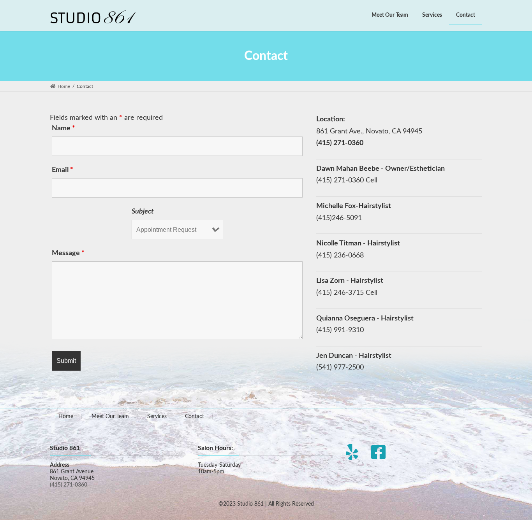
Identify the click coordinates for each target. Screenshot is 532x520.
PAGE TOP (513, 497)
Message (68, 253)
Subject (143, 211)
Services (157, 416)
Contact (194, 416)
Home (65, 416)
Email (62, 169)
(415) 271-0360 (68, 485)
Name (63, 128)
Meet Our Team (110, 416)
